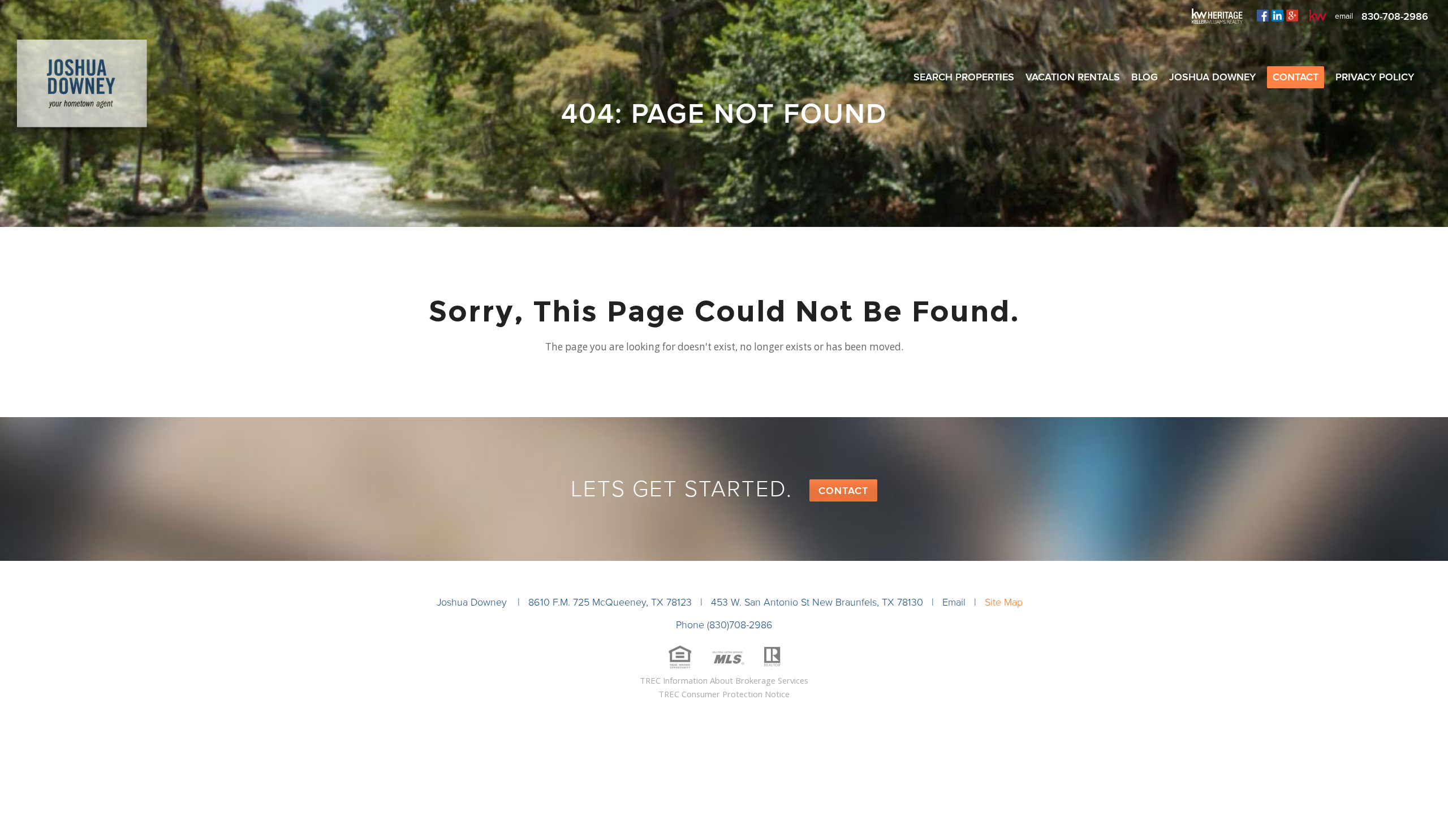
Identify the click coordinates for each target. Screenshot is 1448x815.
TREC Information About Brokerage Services (724, 680)
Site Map (1004, 602)
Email (954, 602)
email (1344, 16)
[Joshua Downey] (82, 88)
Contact (843, 490)
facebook (1263, 15)
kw (1317, 15)
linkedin (1277, 15)
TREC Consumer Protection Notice (724, 694)
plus (1292, 15)
